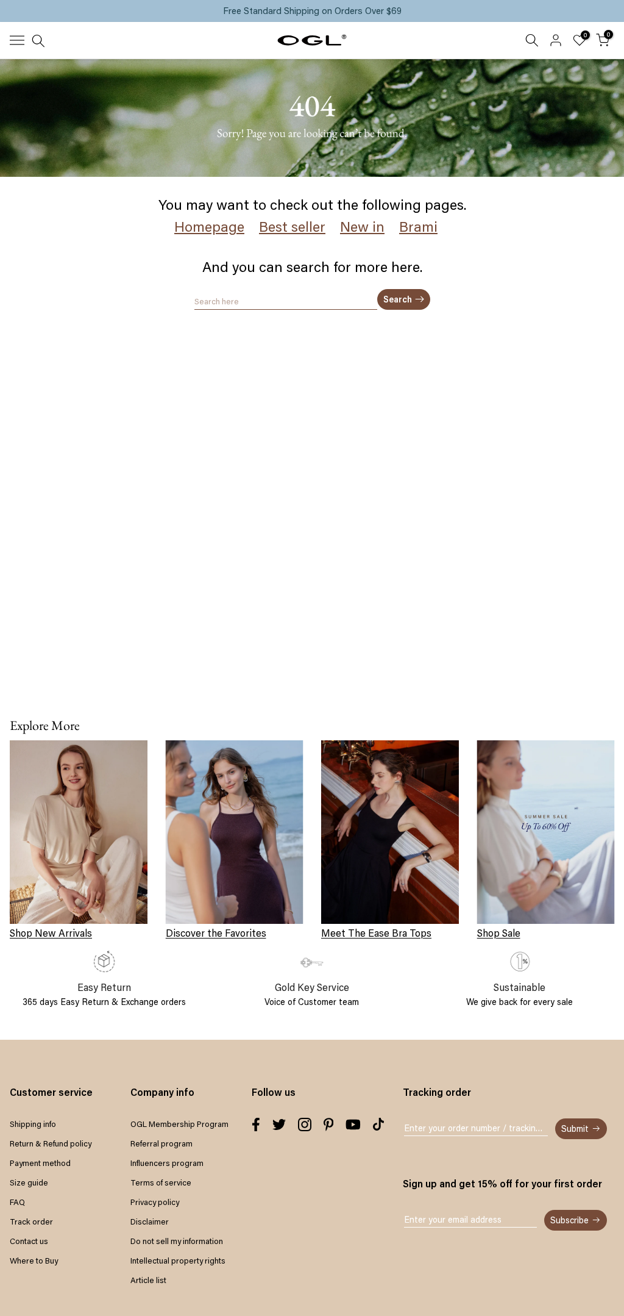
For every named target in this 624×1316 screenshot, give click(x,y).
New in (362, 226)
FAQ (17, 1201)
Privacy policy (154, 1201)
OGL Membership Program (179, 1123)
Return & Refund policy (50, 1143)
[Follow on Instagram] (304, 1124)
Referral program (161, 1143)
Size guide (29, 1182)
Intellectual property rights (177, 1260)
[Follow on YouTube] (353, 1124)
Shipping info (33, 1123)
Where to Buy (34, 1260)
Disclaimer (149, 1221)
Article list (148, 1280)
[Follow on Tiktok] (378, 1124)
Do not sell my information (176, 1241)
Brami (418, 226)
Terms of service (160, 1182)
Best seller (292, 226)
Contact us (29, 1241)
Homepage (209, 226)
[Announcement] (312, 11)
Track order (31, 1221)
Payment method (40, 1162)
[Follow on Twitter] (279, 1124)
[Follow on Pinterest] (329, 1124)
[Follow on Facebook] (256, 1124)
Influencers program (167, 1162)
